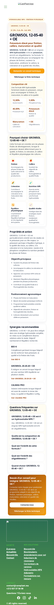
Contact (10, 558)
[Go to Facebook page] (18, 597)
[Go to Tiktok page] (29, 597)
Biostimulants (30, 552)
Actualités (11, 552)
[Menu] (5, 7)
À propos (10, 549)
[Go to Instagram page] (24, 597)
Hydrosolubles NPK (33, 570)
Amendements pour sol (35, 555)
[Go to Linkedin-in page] (35, 597)
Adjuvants (28, 573)
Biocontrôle (12, 555)
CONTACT (10, 583)
